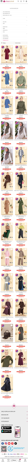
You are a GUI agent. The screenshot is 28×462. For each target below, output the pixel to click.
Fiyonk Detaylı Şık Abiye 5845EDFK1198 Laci (7, 393)
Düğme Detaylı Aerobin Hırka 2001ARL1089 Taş (21, 64)
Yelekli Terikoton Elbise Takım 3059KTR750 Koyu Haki (21, 115)
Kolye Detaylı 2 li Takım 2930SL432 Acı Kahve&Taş (21, 318)
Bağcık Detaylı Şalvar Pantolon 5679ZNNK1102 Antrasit (21, 242)
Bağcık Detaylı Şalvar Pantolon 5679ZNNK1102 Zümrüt (7, 242)
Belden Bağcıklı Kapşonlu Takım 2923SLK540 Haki (21, 216)
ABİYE (4, 28)
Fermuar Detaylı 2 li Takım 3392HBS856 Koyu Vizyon (21, 267)
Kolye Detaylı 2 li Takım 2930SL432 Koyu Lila (7, 318)
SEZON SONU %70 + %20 (7, 15)
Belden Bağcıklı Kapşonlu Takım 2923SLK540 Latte (7, 216)
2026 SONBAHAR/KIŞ (6, 11)
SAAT (4, 23)
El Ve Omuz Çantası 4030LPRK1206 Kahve (7, 342)
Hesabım (25, 461)
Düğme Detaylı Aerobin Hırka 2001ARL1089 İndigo (7, 90)
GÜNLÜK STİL (5, 30)
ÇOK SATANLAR (5, 38)
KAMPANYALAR (5, 40)
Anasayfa (2, 461)
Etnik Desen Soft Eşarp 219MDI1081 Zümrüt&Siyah (7, 166)
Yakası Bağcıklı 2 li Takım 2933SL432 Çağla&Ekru (21, 90)
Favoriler (8, 461)
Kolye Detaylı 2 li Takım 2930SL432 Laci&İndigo (21, 292)
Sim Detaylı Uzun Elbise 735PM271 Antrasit (21, 342)
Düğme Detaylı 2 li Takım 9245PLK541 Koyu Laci (21, 191)
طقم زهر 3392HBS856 (7, 266)
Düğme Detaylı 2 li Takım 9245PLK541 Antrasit (21, 166)
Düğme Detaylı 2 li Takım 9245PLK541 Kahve (7, 191)
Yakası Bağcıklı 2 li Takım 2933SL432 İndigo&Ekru (7, 115)
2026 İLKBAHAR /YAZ (6, 13)
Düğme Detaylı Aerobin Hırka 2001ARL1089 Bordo (7, 64)
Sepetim (19, 460)
